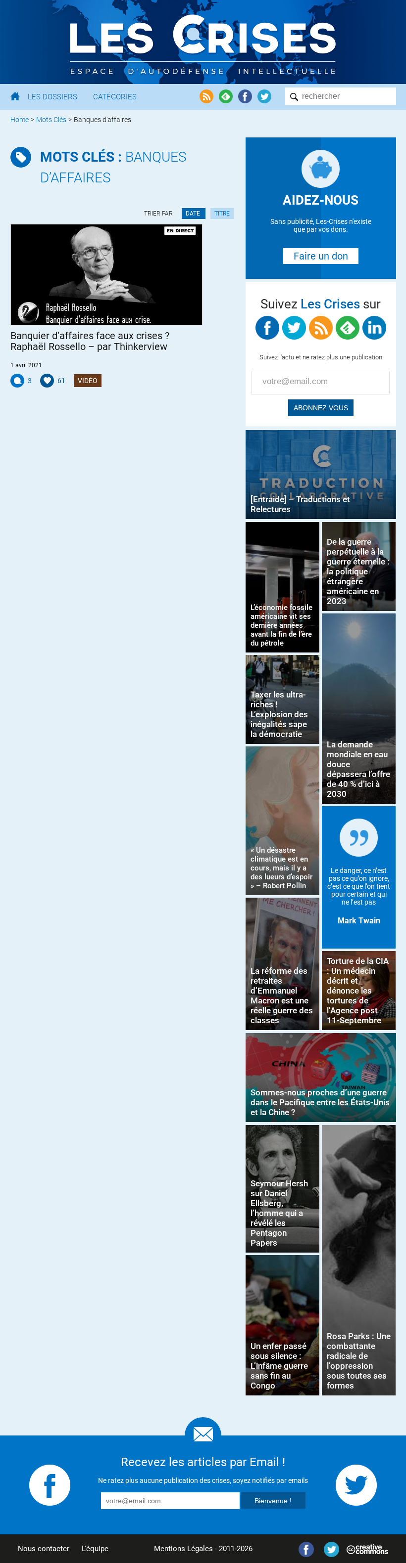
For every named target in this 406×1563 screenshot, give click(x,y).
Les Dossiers (52, 96)
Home (19, 120)
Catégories (115, 96)
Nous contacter (43, 1548)
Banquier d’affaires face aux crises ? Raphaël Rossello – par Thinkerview (89, 341)
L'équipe (95, 1548)
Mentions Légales (183, 1548)
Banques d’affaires (113, 167)
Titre (222, 213)
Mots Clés (51, 120)
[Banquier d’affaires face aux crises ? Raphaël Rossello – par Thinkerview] (106, 274)
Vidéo (88, 381)
